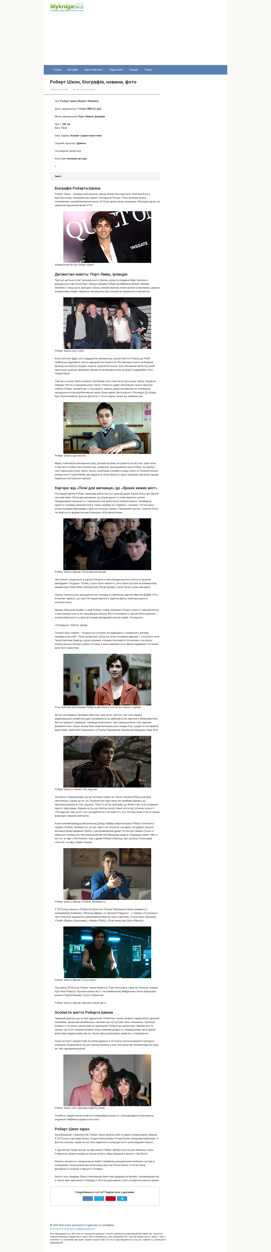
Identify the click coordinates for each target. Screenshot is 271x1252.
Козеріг (75, 135)
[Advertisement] (135, 41)
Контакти (55, 1228)
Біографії (73, 69)
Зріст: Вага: (62, 126)
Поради (133, 69)
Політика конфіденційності (79, 1228)
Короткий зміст (93, 69)
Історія (57, 69)
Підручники (116, 69)
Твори (148, 69)
